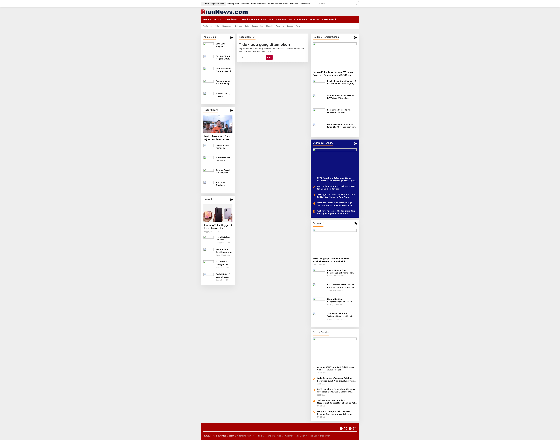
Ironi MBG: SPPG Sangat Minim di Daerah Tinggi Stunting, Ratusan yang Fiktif (223, 69)
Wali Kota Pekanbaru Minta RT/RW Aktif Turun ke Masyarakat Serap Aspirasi (340, 96)
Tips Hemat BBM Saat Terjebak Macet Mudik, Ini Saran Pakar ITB (339, 314)
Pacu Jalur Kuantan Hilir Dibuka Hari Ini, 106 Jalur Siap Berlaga (336, 187)
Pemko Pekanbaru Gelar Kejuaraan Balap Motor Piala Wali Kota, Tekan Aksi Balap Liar (217, 138)
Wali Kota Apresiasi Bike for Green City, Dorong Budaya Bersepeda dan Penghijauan (336, 212)
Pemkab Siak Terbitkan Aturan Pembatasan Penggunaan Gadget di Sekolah (224, 250)
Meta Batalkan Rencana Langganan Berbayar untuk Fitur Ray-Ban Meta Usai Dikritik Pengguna (223, 238)
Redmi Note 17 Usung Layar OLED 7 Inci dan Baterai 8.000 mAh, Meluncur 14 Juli (224, 275)
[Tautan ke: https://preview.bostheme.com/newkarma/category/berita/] (231, 199)
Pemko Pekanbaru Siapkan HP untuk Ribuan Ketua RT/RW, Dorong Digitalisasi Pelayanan (342, 82)
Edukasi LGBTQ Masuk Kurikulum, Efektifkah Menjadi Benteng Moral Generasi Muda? (224, 94)
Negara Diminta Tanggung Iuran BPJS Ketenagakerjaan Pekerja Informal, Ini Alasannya (341, 125)
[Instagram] (355, 429)
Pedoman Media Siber (295, 436)
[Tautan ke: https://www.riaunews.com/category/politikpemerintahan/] (355, 37)
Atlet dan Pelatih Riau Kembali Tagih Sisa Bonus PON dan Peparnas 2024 (334, 203)
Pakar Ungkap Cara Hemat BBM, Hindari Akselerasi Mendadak (331, 260)
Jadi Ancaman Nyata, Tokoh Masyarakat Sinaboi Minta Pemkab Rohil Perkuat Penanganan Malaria (336, 401)
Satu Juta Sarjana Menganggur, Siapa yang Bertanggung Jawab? (222, 45)
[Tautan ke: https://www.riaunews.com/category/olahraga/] (355, 143)
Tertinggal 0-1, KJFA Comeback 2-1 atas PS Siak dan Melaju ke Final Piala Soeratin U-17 (336, 195)
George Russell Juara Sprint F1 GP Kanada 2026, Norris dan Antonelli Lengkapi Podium (224, 171)
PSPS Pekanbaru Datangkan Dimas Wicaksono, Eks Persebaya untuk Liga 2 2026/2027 (336, 179)
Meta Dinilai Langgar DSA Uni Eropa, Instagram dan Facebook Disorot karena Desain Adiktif (224, 263)
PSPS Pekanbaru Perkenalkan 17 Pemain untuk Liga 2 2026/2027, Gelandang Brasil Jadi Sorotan (336, 390)
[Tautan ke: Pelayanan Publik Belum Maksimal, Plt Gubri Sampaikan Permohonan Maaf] (319, 114)
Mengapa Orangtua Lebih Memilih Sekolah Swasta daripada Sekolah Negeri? (334, 412)
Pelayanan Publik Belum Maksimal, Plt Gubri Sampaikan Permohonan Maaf (339, 111)
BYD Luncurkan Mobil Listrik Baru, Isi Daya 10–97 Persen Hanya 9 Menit (340, 285)
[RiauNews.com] (224, 11)
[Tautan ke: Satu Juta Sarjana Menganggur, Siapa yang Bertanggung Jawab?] (208, 47)
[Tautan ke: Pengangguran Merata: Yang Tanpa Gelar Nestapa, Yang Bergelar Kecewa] (208, 84)
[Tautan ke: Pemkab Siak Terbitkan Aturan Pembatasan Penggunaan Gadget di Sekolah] (208, 252)
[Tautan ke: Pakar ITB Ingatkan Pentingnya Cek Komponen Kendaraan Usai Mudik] (319, 274)
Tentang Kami (245, 436)
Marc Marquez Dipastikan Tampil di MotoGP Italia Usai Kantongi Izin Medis (223, 158)
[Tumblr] (350, 429)
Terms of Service (273, 436)
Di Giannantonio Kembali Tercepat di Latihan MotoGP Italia (223, 146)
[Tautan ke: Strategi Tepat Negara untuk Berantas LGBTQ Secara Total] (208, 59)
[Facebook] (341, 429)
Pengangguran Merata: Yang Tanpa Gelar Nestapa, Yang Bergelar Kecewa (223, 82)
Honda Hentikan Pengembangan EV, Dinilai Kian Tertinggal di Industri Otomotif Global (339, 300)
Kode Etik (312, 436)
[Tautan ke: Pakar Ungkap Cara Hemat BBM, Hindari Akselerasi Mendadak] (335, 242)
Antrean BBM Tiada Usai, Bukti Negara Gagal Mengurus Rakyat (336, 368)
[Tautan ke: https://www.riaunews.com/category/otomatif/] (355, 224)
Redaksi (258, 436)
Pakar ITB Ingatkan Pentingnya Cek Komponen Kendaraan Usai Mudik (340, 271)
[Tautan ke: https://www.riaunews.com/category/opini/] (231, 37)
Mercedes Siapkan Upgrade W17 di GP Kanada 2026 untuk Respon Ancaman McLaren (224, 183)
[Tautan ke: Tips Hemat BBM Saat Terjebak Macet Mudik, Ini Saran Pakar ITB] (319, 318)
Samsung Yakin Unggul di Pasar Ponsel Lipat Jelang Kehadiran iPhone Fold (217, 227)
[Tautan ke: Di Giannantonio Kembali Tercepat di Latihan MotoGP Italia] (208, 148)
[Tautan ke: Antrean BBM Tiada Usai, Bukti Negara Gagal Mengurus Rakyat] (335, 350)
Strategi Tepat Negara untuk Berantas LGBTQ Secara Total (224, 57)
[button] (356, 3)
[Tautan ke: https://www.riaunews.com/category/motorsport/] (231, 110)
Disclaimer (325, 436)
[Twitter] (346, 429)
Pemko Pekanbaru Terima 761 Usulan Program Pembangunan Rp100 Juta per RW (333, 74)
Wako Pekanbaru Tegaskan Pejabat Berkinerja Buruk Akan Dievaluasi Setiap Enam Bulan (336, 379)
